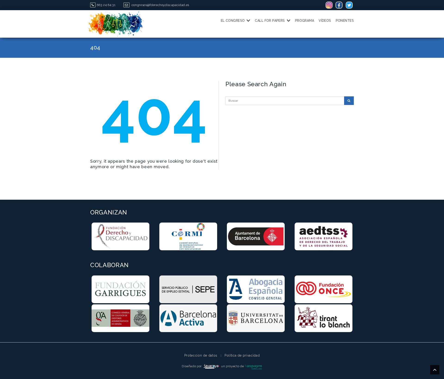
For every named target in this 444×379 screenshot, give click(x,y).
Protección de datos (200, 355)
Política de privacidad (242, 355)
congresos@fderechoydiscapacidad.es (160, 5)
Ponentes (345, 20)
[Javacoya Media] (211, 366)
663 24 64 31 (106, 5)
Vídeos (325, 20)
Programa (304, 20)
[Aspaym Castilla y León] (253, 366)
